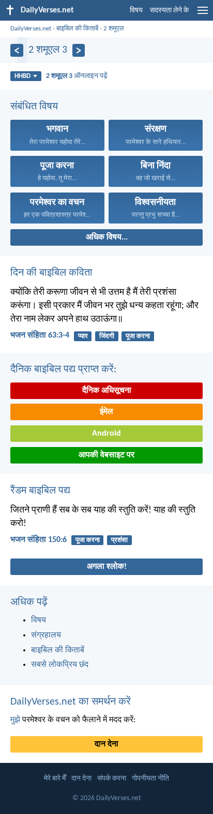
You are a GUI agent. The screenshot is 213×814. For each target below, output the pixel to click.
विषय (136, 10)
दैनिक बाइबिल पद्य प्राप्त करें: (63, 369)
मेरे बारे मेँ (55, 779)
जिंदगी (106, 336)
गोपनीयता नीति (150, 779)
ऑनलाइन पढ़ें (77, 76)
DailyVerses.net (30, 28)
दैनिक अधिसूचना (106, 391)
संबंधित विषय (34, 107)
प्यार (83, 336)
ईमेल (106, 412)
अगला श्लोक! (107, 567)
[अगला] (78, 50)
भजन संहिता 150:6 (38, 540)
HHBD (22, 76)
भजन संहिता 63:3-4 (39, 335)
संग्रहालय (46, 635)
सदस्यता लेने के (169, 10)
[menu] (202, 14)
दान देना (106, 744)
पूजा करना (138, 336)
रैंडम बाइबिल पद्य (40, 491)
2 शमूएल (113, 28)
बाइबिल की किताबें (77, 28)
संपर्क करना (111, 779)
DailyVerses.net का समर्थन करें (70, 702)
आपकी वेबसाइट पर (106, 455)
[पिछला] (16, 50)
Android (106, 433)
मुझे (15, 720)
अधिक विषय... (107, 237)
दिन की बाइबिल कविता (51, 273)
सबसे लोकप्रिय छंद (59, 665)
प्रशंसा (119, 540)
